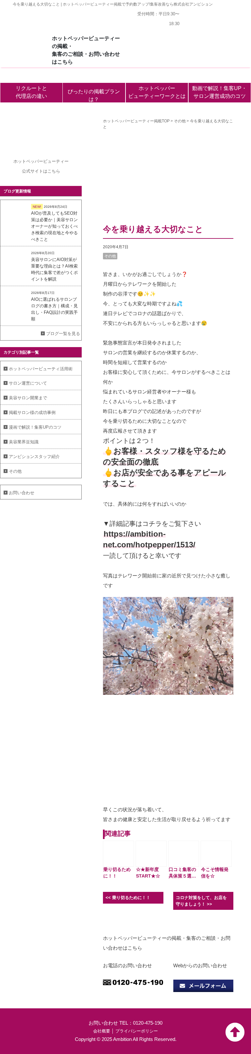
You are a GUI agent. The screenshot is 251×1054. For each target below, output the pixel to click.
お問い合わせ (21, 492)
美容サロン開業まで (28, 397)
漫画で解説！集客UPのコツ (35, 427)
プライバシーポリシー (136, 1031)
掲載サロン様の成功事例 (32, 412)
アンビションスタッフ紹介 (34, 456)
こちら (53, 171)
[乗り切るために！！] (118, 854)
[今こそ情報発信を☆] (216, 854)
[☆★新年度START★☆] (151, 854)
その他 (15, 471)
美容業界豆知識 (24, 441)
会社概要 (101, 1031)
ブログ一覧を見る (63, 333)
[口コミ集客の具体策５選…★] (183, 854)
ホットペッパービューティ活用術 (41, 368)
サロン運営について (28, 383)
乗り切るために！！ (131, 897)
